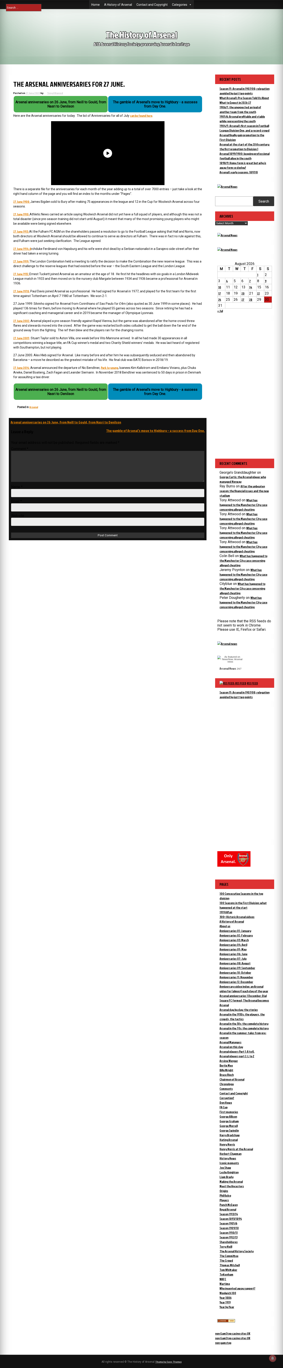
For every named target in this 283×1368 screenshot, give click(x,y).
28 (250, 299)
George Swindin (229, 1130)
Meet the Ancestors (232, 1186)
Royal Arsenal (228, 1209)
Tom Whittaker (228, 1270)
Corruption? (227, 1098)
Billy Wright (226, 1070)
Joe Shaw (225, 1167)
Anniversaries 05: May (233, 949)
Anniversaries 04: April (233, 945)
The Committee (229, 1256)
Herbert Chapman (230, 1153)
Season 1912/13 (228, 1237)
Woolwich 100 (228, 1293)
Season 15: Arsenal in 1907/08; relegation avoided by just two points (245, 694)
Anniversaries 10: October (235, 972)
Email (16, 501)
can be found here (141, 115)
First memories (229, 1112)
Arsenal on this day (231, 1047)
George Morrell (229, 1126)
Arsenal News (228, 668)
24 (219, 299)
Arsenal (33, 407)
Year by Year (227, 1307)
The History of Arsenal (141, 34)
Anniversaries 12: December (236, 982)
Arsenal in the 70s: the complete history (244, 1028)
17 (219, 293)
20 (243, 293)
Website (17, 515)
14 (250, 287)
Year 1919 (225, 1302)
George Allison (228, 1116)
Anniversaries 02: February (236, 935)
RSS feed (252, 683)
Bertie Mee (226, 1065)
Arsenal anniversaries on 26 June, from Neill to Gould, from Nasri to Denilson (66, 422)
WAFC (223, 1279)
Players (224, 1200)
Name (17, 487)
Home (95, 4)
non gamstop (223, 1343)
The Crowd (226, 1260)
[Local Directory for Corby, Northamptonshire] (226, 1321)
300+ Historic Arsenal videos (237, 917)
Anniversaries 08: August (235, 963)
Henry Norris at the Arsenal (236, 1149)
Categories (179, 4)
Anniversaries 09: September (237, 968)
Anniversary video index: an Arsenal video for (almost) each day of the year (244, 988)
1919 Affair (226, 912)
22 (258, 293)
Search (263, 201)
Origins (224, 1191)
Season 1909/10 (229, 1228)
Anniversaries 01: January (235, 931)
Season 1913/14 (229, 1214)
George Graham (229, 1121)
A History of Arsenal (118, 4)
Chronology (227, 1084)
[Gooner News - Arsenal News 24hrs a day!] (227, 249)
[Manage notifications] (272, 1358)
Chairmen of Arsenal (232, 1079)
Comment (19, 449)
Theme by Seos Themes (168, 1362)
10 (219, 287)
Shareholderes (229, 1242)
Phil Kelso (225, 1195)
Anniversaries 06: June (233, 954)
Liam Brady (226, 1177)
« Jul (220, 311)
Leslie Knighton (229, 1172)
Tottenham (226, 1274)
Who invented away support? (237, 1288)
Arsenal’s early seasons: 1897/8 (239, 172)
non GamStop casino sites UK (232, 1333)
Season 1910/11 (229, 1232)
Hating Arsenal (229, 1140)
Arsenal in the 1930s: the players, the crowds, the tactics (242, 1016)
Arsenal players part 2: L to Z (237, 1056)
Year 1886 (225, 1297)
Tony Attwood (55, 93)
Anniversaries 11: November (236, 977)
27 (242, 299)
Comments (226, 1088)
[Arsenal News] (227, 186)
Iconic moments (229, 1163)
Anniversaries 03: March (234, 940)
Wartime (225, 1284)
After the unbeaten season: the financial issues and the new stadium (244, 491)
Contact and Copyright (152, 4)
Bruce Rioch (227, 1075)
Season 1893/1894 (231, 1219)
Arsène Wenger (229, 1061)
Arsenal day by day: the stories (239, 1010)
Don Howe (226, 1102)
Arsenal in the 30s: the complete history (244, 1023)
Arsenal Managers (230, 1042)
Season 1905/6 (228, 1223)
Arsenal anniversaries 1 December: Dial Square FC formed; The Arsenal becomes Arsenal (244, 1000)
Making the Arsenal (231, 1181)
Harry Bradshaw (230, 1135)
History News (228, 1158)
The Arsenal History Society (237, 1251)
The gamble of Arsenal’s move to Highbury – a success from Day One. (155, 430)
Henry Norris (227, 1144)
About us (225, 926)
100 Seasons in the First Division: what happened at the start (243, 905)
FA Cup (224, 1107)
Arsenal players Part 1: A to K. (237, 1051)
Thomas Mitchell (230, 1265)
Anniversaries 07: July (233, 958)
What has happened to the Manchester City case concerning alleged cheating (243, 505)
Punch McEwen (229, 1205)
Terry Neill (226, 1246)
